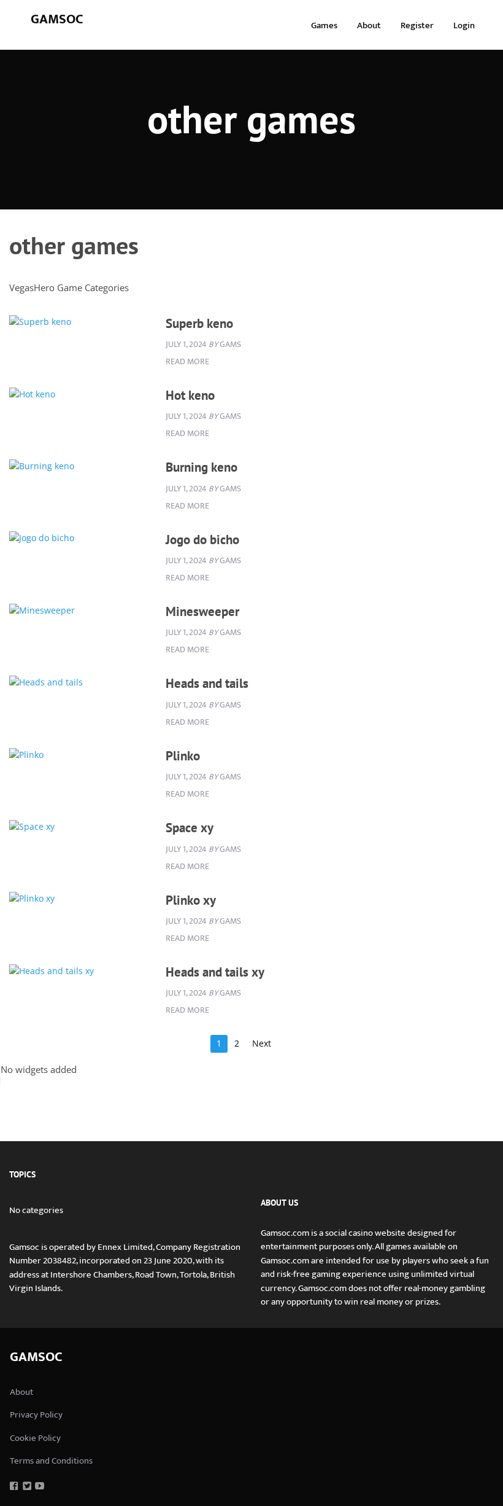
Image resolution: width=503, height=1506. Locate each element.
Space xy (189, 827)
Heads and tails (207, 683)
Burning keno (201, 467)
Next (261, 1043)
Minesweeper (202, 611)
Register (417, 25)
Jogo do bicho (202, 539)
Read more (187, 361)
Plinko (183, 755)
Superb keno (199, 323)
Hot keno (190, 395)
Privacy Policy (36, 1414)
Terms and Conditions (51, 1461)
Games (324, 25)
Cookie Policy (35, 1438)
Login (464, 25)
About (369, 25)
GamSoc (57, 19)
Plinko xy (191, 900)
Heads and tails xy (215, 972)
